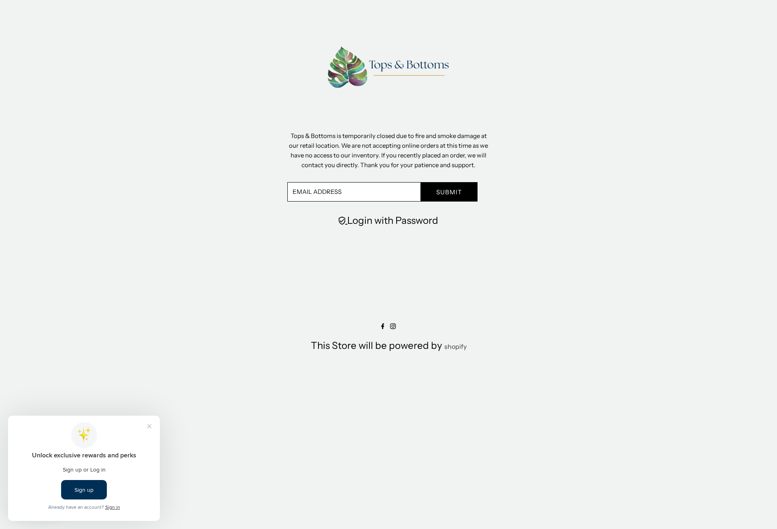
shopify (455, 346)
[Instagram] (393, 327)
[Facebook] (382, 327)
